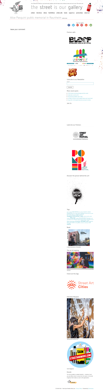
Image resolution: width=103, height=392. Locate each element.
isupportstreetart (73, 216)
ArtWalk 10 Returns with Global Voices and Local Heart (80, 98)
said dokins (89, 219)
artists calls (59, 13)
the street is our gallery (75, 222)
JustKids (84, 216)
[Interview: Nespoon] (80, 318)
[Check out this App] (80, 284)
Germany (89, 213)
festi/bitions (51, 13)
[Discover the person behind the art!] (77, 192)
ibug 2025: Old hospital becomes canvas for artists (79, 100)
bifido (82, 212)
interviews (39, 13)
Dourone (69, 213)
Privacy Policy (79, 388)
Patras (78, 219)
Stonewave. (91, 388)
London (90, 216)
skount (92, 219)
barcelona (75, 212)
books (65, 13)
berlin (80, 211)
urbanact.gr (86, 222)
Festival (82, 213)
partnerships (79, 13)
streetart (78, 221)
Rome (85, 219)
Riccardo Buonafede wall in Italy (75, 96)
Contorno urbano (87, 212)
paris (72, 219)
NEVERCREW (82, 218)
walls (69, 224)
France (86, 213)
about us (86, 13)
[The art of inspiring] (80, 260)
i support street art (79, 214)
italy (81, 216)
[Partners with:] (80, 40)
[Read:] (78, 237)
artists (32, 13)
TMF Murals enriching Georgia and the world (78, 93)
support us (71, 13)
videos (45, 13)
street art (85, 220)
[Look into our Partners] (80, 135)
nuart (92, 218)
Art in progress (69, 212)
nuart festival (69, 219)
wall (90, 222)
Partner (75, 219)
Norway (88, 218)
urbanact (82, 222)
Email (68, 81)
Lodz (88, 216)
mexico (68, 218)
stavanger (72, 221)
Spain (68, 221)
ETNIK (74, 213)
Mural (72, 217)
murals (77, 218)
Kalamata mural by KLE (73, 95)
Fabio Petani (77, 213)
